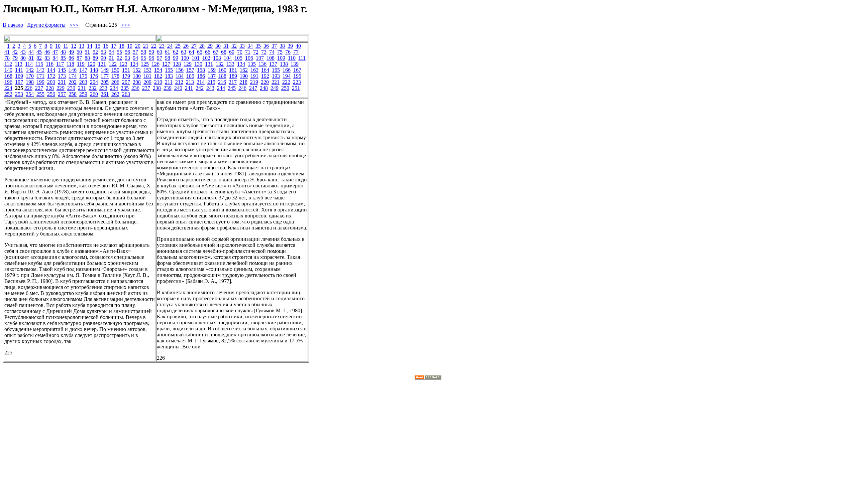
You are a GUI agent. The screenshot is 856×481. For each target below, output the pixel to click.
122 (113, 64)
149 (105, 70)
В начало (13, 25)
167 (297, 70)
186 (201, 76)
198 (30, 82)
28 (202, 46)
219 (254, 82)
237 (146, 88)
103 (217, 58)
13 (81, 46)
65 (199, 52)
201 (62, 82)
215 (211, 82)
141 (19, 70)
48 (63, 52)
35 (258, 46)
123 (123, 64)
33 (242, 46)
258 (73, 94)
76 (288, 52)
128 (177, 64)
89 (95, 58)
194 (287, 76)
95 (143, 58)
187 (212, 76)
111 (302, 58)
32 (234, 46)
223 (297, 82)
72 (255, 52)
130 (198, 64)
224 (8, 88)
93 (127, 58)
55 (119, 52)
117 (60, 64)
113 (18, 64)
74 (272, 52)
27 (194, 46)
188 (222, 76)
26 (186, 46)
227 (39, 88)
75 (280, 52)
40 (298, 46)
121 (102, 64)
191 (254, 76)
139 (295, 64)
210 (158, 82)
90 (103, 58)
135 (252, 64)
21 (145, 46)
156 (180, 70)
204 (94, 82)
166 (287, 70)
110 (292, 58)
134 (241, 64)
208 (137, 82)
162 (244, 70)
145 (62, 70)
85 (63, 58)
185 (190, 76)
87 (79, 58)
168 (8, 76)
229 (61, 88)
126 (155, 64)
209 (147, 82)
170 (30, 76)
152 (137, 70)
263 (126, 94)
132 (220, 64)
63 (183, 52)
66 (207, 52)
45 (39, 52)
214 (201, 82)
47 (55, 52)
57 (135, 52)
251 (296, 88)
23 (162, 46)
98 (167, 58)
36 (266, 46)
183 (169, 76)
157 (190, 70)
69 (231, 52)
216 (222, 82)
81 (31, 58)
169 (19, 76)
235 (125, 88)
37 (274, 46)
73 (263, 52)
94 (135, 58)
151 (126, 70)
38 (282, 46)
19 (129, 46)
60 (159, 52)
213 (190, 82)
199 (40, 82)
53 (103, 52)
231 (82, 88)
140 (8, 70)
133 (230, 64)
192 (265, 76)
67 (215, 52)
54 (111, 52)
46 (47, 52)
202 (73, 82)
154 (158, 70)
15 (97, 46)
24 (170, 46)
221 (276, 82)
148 (94, 70)
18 (121, 46)
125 (145, 64)
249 (275, 88)
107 (260, 58)
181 (147, 76)
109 (281, 58)
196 (8, 82)
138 (284, 64)
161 (233, 70)
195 (297, 76)
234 (114, 88)
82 (39, 58)
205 (105, 82)
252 (8, 94)
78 (7, 58)
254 (30, 94)
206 (115, 82)
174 (73, 76)
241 (189, 88)
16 (105, 46)
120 (91, 64)
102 (206, 58)
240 (178, 88)
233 (103, 88)
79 (15, 58)
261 (105, 94)
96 (151, 58)
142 (30, 70)
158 (201, 70)
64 (191, 52)
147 (83, 70)
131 (209, 64)
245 (232, 88)
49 (71, 52)
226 (28, 88)
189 (233, 76)
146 (73, 70)
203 (83, 82)
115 (39, 64)
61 (167, 52)
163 (254, 70)
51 (87, 52)
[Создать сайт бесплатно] (428, 378)
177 (105, 76)
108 (270, 58)
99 (175, 58)
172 (51, 76)
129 (188, 64)
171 (40, 76)
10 (58, 46)
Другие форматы (46, 25)
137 (273, 64)
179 (126, 76)
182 (158, 76)
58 (143, 52)
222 (286, 82)
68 (223, 52)
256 (51, 94)
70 (239, 52)
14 (89, 46)
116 (50, 64)
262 (115, 94)
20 (137, 46)
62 (175, 52)
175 (83, 76)
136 (262, 64)
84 (55, 58)
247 (253, 88)
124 (134, 64)
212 (179, 82)
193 (276, 76)
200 (51, 82)
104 (228, 58)
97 (159, 58)
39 (290, 46)
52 (95, 52)
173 (62, 76)
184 (180, 76)
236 (135, 88)
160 (222, 70)
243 (210, 88)
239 (168, 88)
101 (196, 58)
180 (137, 76)
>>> (125, 25)
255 (40, 94)
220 (265, 82)
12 (73, 46)
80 (23, 58)
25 (178, 46)
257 (62, 94)
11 (65, 46)
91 (111, 58)
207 (126, 82)
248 (264, 88)
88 (87, 58)
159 (212, 70)
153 (147, 70)
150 (115, 70)
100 (185, 58)
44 (31, 52)
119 (81, 64)
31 (226, 46)
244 (221, 88)
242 (200, 88)
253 (19, 94)
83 (47, 58)
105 (238, 58)
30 (218, 46)
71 (247, 52)
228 (50, 88)
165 (276, 70)
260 (94, 94)
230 (71, 88)
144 (51, 70)
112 (8, 64)
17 (113, 46)
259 (83, 94)
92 (119, 58)
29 (210, 46)
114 (29, 64)
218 (243, 82)
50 (79, 52)
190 (244, 76)
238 (157, 88)
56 (127, 52)
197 (19, 82)
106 (249, 58)
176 (94, 76)
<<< (74, 25)
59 (151, 52)
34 (250, 46)
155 (169, 70)
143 (40, 70)
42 (15, 52)
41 (7, 52)
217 (233, 82)
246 (242, 88)
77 (296, 52)
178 (115, 76)
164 (265, 70)
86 (71, 58)
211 (169, 82)
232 (93, 88)
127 (166, 64)
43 (23, 52)
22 (153, 46)
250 (285, 88)
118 (70, 64)
